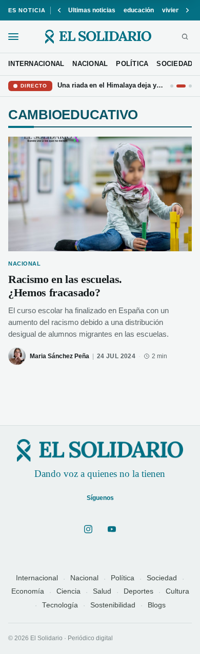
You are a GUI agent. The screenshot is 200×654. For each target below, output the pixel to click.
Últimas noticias (91, 10)
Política (122, 578)
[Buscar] (185, 36)
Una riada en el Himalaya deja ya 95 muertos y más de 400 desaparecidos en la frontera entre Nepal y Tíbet (111, 85)
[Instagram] (88, 529)
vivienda (174, 10)
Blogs (157, 605)
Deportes (138, 591)
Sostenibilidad (112, 605)
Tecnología (60, 605)
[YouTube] (112, 529)
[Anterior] (59, 10)
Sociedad (162, 578)
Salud (102, 591)
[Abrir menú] (13, 36)
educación (139, 10)
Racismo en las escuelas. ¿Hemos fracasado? (65, 286)
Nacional (84, 578)
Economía (27, 591)
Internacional (37, 578)
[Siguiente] (187, 10)
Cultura (177, 591)
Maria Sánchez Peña (59, 356)
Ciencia (68, 591)
